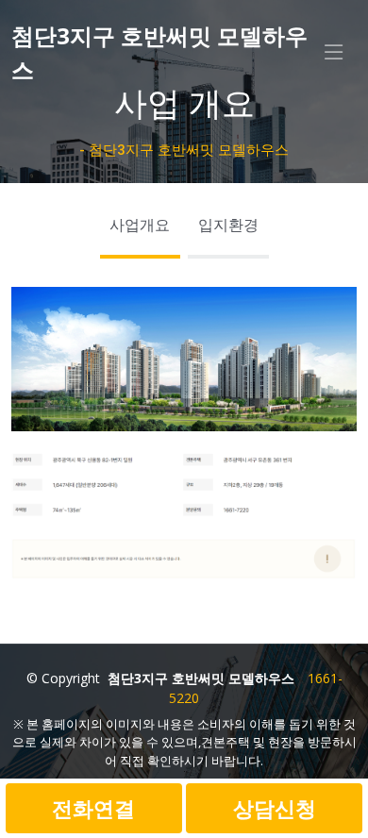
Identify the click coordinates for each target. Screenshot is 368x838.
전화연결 (93, 808)
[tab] (140, 230)
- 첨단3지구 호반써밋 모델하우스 (184, 150)
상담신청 (274, 808)
